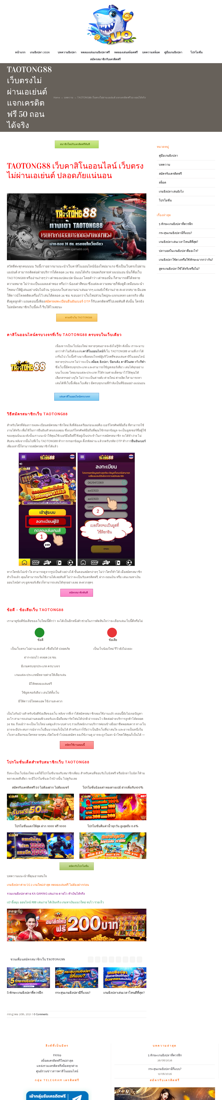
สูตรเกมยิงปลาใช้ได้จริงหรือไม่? (179, 268)
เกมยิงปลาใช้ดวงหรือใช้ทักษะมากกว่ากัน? (186, 259)
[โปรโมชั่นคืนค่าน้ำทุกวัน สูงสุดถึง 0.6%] (112, 833)
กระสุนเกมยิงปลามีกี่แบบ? (72, 993)
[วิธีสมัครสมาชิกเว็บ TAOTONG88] (77, 454)
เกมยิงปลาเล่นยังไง (171, 191)
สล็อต (95, 362)
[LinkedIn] (111, 959)
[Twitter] (97, 959)
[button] (126, 59)
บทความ (164, 164)
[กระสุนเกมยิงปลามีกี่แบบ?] (76, 977)
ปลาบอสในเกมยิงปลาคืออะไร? (178, 251)
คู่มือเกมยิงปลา (168, 155)
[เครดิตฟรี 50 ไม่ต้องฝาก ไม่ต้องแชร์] (40, 795)
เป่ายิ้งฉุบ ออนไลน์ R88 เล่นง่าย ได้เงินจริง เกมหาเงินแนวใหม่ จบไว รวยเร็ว (55, 902)
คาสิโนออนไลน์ (93, 351)
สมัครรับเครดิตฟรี (170, 173)
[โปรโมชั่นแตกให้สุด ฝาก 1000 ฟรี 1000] (40, 833)
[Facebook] (90, 959)
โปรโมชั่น (165, 200)
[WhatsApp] (118, 959)
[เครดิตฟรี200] (76, 910)
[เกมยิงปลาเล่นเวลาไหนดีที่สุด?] (124, 977)
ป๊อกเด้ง (115, 362)
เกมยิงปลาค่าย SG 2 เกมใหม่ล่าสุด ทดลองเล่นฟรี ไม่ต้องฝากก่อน (48, 884)
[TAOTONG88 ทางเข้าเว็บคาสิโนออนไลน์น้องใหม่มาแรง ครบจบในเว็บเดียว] (76, 194)
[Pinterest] (125, 959)
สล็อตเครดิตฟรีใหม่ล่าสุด (57, 1060)
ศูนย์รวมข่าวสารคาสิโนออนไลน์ (57, 1071)
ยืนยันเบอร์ (138, 441)
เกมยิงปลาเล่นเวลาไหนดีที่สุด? (124, 993)
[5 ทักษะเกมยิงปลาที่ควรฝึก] (28, 977)
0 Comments (41, 1014)
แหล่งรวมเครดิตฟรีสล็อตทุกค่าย (57, 1066)
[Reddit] (104, 959)
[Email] (139, 959)
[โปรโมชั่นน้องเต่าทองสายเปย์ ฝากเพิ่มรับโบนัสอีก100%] (112, 795)
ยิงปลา (104, 362)
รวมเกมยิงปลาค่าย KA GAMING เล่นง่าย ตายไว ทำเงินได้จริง (46, 893)
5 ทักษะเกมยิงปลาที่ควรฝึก (25, 993)
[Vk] (132, 959)
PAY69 (57, 1055)
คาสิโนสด (127, 362)
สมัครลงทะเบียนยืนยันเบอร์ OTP (67, 301)
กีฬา (143, 362)
